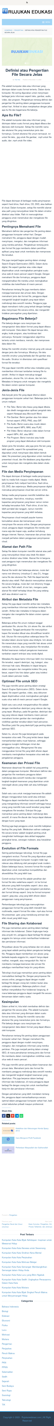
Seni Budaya (8, 1385)
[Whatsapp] (21, 1116)
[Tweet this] (8, 1116)
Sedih (4, 1376)
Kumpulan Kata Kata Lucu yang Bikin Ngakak (23, 1274)
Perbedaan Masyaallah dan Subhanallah (32, 1147)
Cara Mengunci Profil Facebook (28, 1138)
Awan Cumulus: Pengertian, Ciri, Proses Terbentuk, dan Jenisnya (40, 1224)
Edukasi (5, 1315)
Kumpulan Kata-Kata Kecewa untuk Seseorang (23, 1248)
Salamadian (7, 1371)
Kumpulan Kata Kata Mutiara (15, 1287)
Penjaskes (7, 1348)
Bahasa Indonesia (10, 1306)
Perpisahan (7, 1357)
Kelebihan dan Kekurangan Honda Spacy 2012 (32, 1129)
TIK (3, 1404)
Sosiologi (6, 1395)
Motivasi (6, 1334)
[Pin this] (12, 1116)
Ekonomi (6, 1320)
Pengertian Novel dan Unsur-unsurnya (12, 1224)
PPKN (5, 1367)
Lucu (4, 1329)
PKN (4, 1362)
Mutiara (5, 1339)
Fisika (5, 1325)
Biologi (5, 1311)
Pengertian (13, 1215)
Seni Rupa (7, 1390)
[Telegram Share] (17, 1116)
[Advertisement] (27, 171)
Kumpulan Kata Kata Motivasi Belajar (19, 1261)
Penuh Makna (8, 1353)
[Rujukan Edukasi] (27, 10)
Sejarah (5, 1381)
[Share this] (4, 1116)
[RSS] (27, 2)
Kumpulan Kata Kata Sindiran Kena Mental (21, 1252)
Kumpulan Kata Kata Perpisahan (17, 1257)
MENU (47, 22)
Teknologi (6, 1399)
